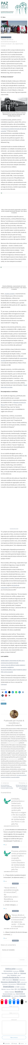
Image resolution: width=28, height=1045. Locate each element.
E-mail (14, 1013)
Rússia (14, 993)
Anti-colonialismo (19, 968)
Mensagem (14, 1019)
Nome (14, 1006)
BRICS (19, 973)
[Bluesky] (14, 1000)
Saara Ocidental (20, 994)
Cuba (3, 979)
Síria (12, 996)
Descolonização (9, 979)
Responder (15, 847)
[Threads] (22, 1000)
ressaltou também (10, 293)
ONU (15, 989)
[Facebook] (18, 1000)
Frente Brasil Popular (23, 982)
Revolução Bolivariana (8, 993)
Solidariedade (6, 996)
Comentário (22, 959)
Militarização (8, 989)
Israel (17, 986)
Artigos (21, 971)
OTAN (18, 989)
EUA (18, 982)
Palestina (23, 989)
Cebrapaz (3, 684)
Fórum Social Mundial (12, 984)
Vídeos (13, 998)
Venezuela (22, 996)
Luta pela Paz (22, 986)
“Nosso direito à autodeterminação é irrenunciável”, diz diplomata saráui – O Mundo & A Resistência (18, 921)
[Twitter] (10, 1000)
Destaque (15, 979)
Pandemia (7, 991)
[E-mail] (26, 1002)
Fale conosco (14, 1037)
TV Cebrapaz (16, 996)
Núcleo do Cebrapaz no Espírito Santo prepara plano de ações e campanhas (21, 786)
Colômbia (19, 975)
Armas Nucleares (16, 971)
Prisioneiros (11, 991)
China (8, 975)
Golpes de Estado (21, 984)
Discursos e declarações (9, 982)
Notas (12, 989)
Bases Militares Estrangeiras (7, 973)
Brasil (15, 973)
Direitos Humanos (22, 979)
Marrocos (3, 989)
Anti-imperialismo (8, 971)
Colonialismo (13, 975)
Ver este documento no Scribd (14, 528)
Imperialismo (8, 986)
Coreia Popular (22, 977)
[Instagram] (6, 1000)
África (4, 703)
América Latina (10, 969)
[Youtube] (2, 1000)
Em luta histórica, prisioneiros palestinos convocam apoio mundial (7, 785)
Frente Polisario (5, 984)
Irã (15, 986)
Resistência (19, 991)
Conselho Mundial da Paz (11, 977)
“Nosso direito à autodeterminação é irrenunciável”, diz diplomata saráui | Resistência (11, 893)
